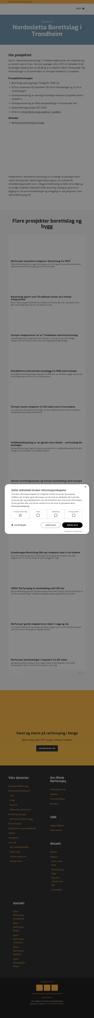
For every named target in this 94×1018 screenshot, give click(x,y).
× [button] (85, 487)
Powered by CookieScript (73, 531)
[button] (18, 525)
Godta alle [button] (72, 525)
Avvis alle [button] (51, 525)
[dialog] (47, 509)
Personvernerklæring (20, 506)
